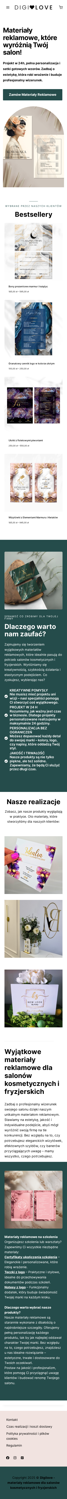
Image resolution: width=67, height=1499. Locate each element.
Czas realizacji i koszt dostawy (29, 1426)
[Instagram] (15, 1458)
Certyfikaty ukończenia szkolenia (30, 1257)
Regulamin (14, 1445)
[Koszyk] (61, 7)
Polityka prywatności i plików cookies (27, 1436)
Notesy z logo (15, 1287)
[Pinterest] (22, 1458)
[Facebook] (7, 1458)
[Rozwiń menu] (7, 7)
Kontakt (12, 1420)
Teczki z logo (14, 1272)
